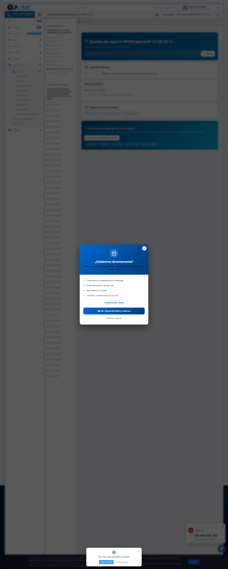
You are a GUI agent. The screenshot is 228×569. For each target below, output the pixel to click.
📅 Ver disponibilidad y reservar (114, 311)
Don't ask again (121, 562)
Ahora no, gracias (114, 318)
